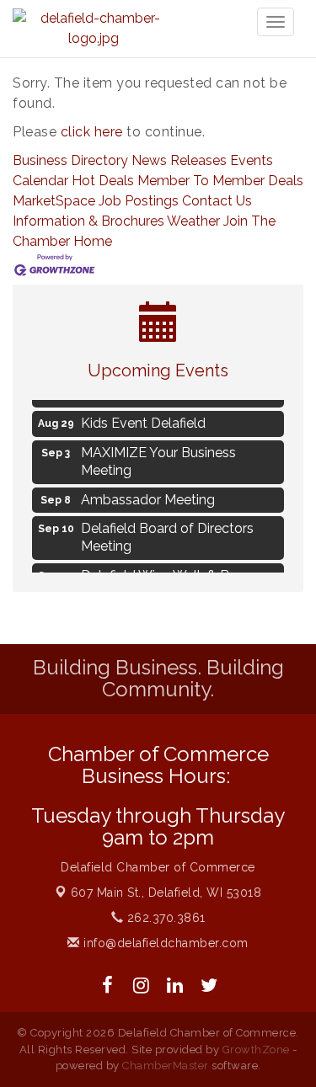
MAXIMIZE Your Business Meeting (158, 459)
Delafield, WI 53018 (166, 892)
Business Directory (70, 160)
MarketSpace (54, 201)
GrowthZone (256, 1049)
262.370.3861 (164, 917)
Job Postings (139, 201)
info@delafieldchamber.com (164, 943)
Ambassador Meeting (148, 497)
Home (92, 241)
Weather (193, 221)
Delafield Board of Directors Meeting (167, 534)
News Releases (179, 160)
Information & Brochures (88, 221)
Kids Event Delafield (143, 421)
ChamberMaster (165, 1065)
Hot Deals (103, 181)
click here (92, 132)
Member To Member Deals (220, 181)
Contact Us (217, 201)
